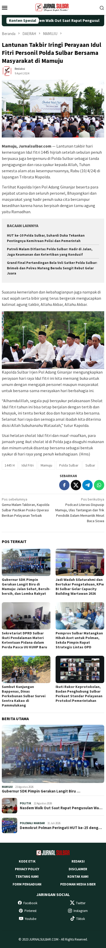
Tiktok (80, 919)
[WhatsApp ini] (99, 485)
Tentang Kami (27, 876)
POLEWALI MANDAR (32, 823)
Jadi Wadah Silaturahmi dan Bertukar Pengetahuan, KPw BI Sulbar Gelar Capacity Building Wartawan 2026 (80, 586)
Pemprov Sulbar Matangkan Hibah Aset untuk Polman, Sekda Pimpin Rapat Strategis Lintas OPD (79, 640)
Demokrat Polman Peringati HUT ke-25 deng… (61, 827)
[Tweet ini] (76, 485)
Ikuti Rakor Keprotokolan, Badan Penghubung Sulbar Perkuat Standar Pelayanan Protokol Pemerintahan (79, 693)
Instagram (81, 911)
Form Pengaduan (27, 884)
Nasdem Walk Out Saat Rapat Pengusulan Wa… (61, 808)
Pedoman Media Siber (78, 884)
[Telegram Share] (87, 485)
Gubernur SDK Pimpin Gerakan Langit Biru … (41, 791)
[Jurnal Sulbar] (53, 7)
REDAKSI (78, 861)
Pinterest (30, 911)
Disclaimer (78, 869)
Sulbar (90, 465)
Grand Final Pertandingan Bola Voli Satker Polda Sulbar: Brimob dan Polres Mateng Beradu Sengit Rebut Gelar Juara (52, 268)
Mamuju (46, 465)
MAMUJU (7, 787)
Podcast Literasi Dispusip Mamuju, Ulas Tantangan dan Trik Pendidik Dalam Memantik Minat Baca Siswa (79, 510)
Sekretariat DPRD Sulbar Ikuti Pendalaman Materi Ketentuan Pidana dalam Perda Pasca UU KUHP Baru (24, 640)
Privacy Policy (27, 869)
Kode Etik (27, 861)
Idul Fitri (28, 465)
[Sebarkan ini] (64, 485)
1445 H (10, 465)
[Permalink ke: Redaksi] (7, 70)
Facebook (30, 903)
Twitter (80, 903)
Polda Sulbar (68, 465)
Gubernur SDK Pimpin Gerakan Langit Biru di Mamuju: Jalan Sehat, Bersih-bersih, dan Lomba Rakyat (26, 586)
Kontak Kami (78, 876)
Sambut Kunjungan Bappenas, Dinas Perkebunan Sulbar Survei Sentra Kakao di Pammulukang (24, 696)
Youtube (30, 919)
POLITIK (25, 803)
